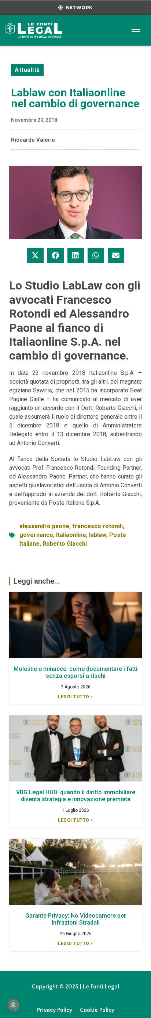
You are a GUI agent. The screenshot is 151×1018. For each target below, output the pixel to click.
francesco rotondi (97, 526)
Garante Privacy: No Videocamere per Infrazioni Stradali (75, 919)
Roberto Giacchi (65, 543)
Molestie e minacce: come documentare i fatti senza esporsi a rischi (75, 672)
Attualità (27, 69)
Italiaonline (71, 534)
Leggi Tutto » (75, 696)
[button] (35, 255)
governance (36, 534)
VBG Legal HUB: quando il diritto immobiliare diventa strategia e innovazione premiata (75, 796)
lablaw (97, 534)
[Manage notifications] (13, 1005)
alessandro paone (44, 526)
